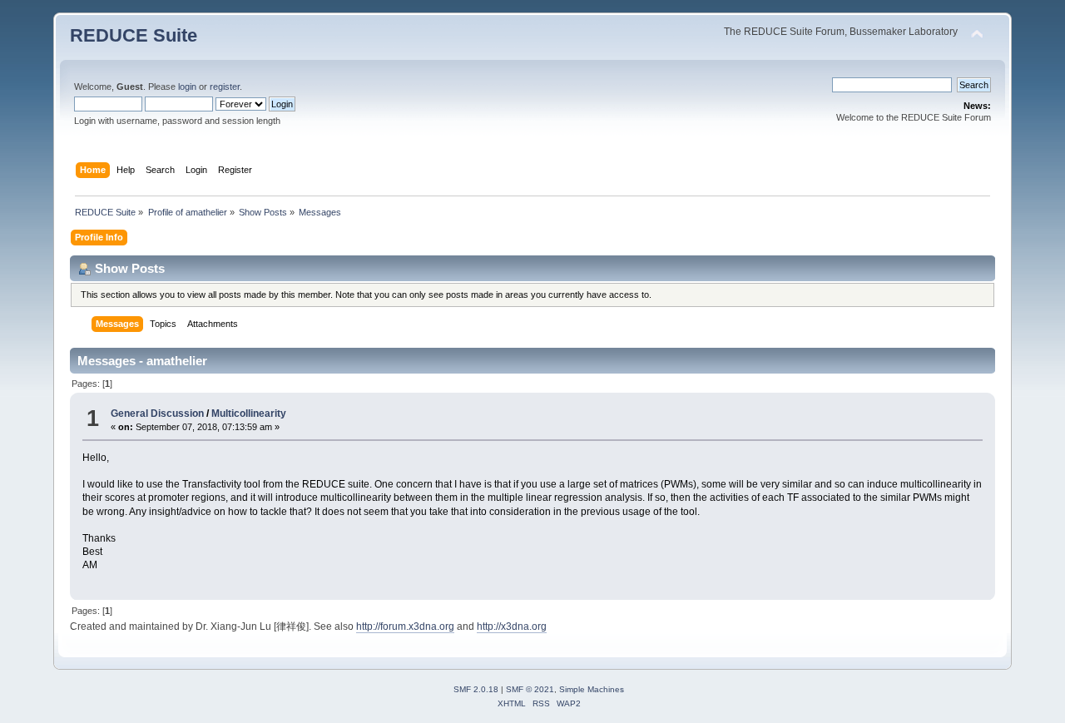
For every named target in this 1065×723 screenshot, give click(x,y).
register (225, 87)
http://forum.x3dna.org (405, 626)
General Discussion (157, 413)
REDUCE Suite (133, 35)
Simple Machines (591, 689)
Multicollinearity (248, 413)
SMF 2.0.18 (475, 689)
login (187, 87)
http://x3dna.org (512, 626)
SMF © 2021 (530, 689)
